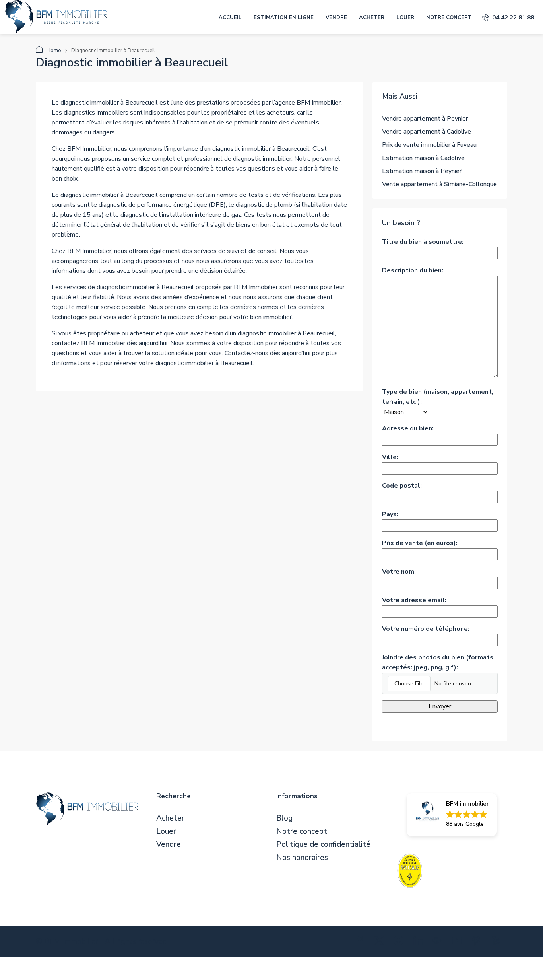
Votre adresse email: (414, 600)
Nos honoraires (302, 858)
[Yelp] (497, 942)
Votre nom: (399, 571)
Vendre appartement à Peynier (425, 118)
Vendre (336, 17)
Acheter (371, 17)
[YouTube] (458, 942)
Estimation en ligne (284, 17)
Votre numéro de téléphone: (425, 628)
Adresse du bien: (408, 428)
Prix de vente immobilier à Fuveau (429, 144)
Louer (405, 17)
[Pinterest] (478, 942)
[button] (452, 814)
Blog (284, 818)
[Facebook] (361, 942)
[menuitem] (508, 17)
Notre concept (449, 17)
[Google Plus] (439, 942)
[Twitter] (380, 942)
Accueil (230, 17)
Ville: (390, 457)
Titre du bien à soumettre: (422, 241)
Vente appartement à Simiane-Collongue (439, 184)
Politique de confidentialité (323, 845)
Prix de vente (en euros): (420, 543)
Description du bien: (412, 270)
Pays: (390, 514)
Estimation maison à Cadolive (423, 158)
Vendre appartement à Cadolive (426, 131)
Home (54, 50)
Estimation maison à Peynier (422, 171)
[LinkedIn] (419, 942)
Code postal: (402, 485)
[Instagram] (400, 942)
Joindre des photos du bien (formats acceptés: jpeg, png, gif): (437, 662)
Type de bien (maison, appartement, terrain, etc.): (437, 396)
